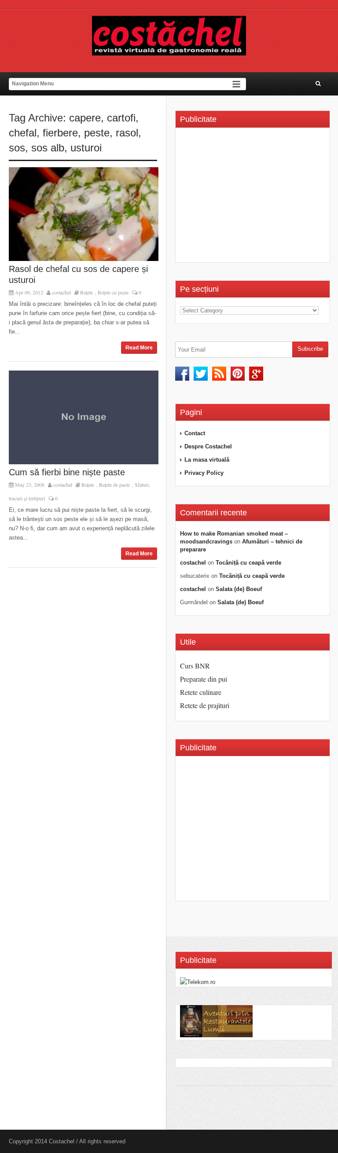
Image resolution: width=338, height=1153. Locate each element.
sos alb (47, 148)
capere (85, 118)
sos (17, 148)
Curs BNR (195, 665)
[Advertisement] (254, 198)
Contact (194, 433)
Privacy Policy (204, 473)
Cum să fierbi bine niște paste (67, 472)
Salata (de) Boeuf (239, 589)
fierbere (60, 133)
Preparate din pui (203, 678)
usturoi (86, 148)
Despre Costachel (208, 446)
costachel (61, 292)
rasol (127, 133)
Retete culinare (200, 692)
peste (97, 133)
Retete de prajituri (204, 705)
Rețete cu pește (113, 292)
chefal (23, 133)
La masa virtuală (206, 459)
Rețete (86, 292)
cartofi (121, 118)
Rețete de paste (114, 484)
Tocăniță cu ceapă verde (248, 562)
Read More (139, 348)
